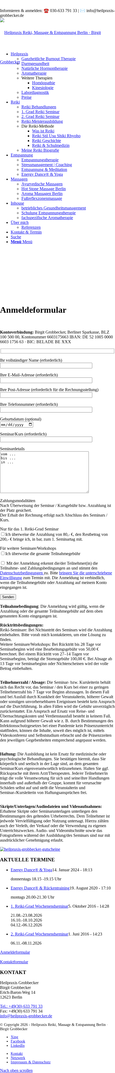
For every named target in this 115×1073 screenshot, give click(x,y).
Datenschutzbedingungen (22, 573)
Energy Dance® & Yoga (31, 870)
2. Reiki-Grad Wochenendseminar (39, 934)
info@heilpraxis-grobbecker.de (26, 1016)
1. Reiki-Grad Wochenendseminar (39, 906)
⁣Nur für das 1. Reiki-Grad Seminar (54, 534)
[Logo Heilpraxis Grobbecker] (57, 62)
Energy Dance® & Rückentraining (40, 888)
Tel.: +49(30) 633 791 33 (21, 1006)
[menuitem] (68, 58)
